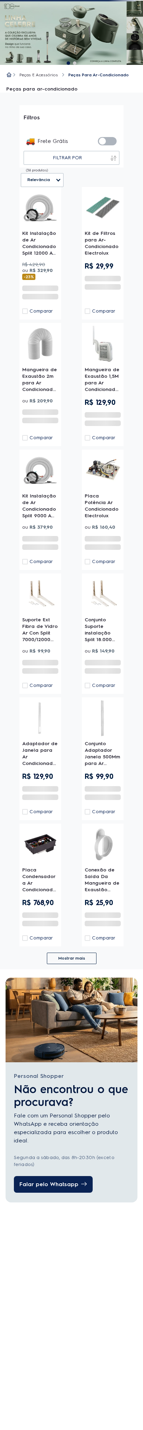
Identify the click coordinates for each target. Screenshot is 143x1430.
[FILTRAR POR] (38, 165)
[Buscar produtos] (16, 26)
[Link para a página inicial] (5, 128)
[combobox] (71, 26)
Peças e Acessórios (35, 127)
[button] (9, 9)
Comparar (83, 280)
